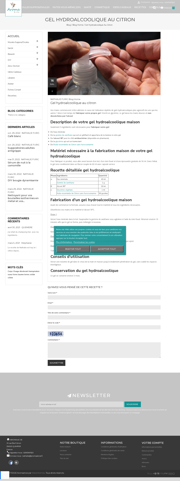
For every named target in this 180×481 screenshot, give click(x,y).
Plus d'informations (64, 242)
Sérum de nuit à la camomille (19, 164)
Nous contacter (66, 454)
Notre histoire (65, 447)
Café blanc (14, 136)
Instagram (16, 463)
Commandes (147, 455)
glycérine (59, 141)
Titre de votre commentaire (59, 313)
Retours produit (148, 451)
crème (10, 277)
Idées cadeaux (14, 72)
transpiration (34, 271)
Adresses (145, 462)
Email (50, 303)
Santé (10, 48)
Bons (144, 466)
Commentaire (54, 340)
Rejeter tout (73, 249)
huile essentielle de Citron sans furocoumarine (73, 144)
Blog (68, 25)
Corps (10, 271)
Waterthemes (38, 473)
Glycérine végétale (65, 190)
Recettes (12, 96)
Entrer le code (54, 323)
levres (26, 274)
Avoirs (144, 459)
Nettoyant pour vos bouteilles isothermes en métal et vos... (23, 198)
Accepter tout (107, 249)
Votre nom (52, 293)
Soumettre (56, 363)
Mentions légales (107, 454)
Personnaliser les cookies (84, 242)
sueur (10, 274)
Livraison (63, 450)
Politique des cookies (109, 458)
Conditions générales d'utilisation (113, 447)
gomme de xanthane (64, 135)
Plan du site (64, 458)
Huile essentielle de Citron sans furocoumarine (76, 193)
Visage (16, 271)
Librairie (11, 78)
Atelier (11, 84)
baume (21, 274)
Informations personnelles (152, 447)
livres (15, 274)
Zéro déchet (14, 66)
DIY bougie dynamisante (23, 180)
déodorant (24, 271)
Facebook (10, 463)
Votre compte (153, 442)
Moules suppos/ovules (18, 42)
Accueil (14, 36)
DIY (9, 60)
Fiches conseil (14, 90)
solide (32, 274)
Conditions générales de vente (113, 450)
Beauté (11, 54)
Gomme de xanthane (65, 182)
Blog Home (77, 25)
